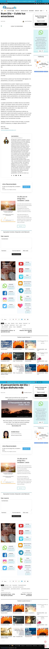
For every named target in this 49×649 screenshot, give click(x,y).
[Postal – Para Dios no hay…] (18, 356)
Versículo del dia (24, 10)
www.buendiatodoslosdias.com (8, 130)
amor (6, 323)
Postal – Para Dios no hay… (18, 361)
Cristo (17, 323)
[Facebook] (34, 4)
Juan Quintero (28, 21)
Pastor (14, 326)
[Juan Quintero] (23, 21)
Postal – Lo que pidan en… (30, 349)
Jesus (24, 325)
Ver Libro (39, 1)
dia (29, 323)
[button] (46, 10)
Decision (20, 323)
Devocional (25, 323)
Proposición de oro (28, 372)
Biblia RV (17, 10)
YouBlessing (41, 56)
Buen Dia (12, 323)
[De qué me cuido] (30, 356)
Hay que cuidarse (4, 349)
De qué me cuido (28, 361)
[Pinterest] (39, 4)
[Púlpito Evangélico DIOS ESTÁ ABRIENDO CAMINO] (6, 368)
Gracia (17, 325)
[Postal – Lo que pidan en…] (30, 344)
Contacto (37, 10)
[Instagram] (37, 4)
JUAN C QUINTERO (4, 326)
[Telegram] (16, 175)
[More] (27, 319)
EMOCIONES (6, 325)
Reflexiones (31, 10)
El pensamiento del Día (5, 361)
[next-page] (4, 377)
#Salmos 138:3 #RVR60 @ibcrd (26, 331)
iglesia (21, 325)
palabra (10, 326)
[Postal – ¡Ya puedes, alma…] (18, 368)
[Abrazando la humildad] (18, 344)
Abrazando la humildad (17, 349)
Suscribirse (41, 24)
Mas (41, 10)
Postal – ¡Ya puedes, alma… (18, 372)
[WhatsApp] (19, 319)
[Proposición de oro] (30, 368)
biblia (9, 323)
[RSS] (41, 4)
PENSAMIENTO (19, 326)
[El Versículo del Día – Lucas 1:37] (42, 356)
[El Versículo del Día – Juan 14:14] (42, 344)
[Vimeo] (45, 4)
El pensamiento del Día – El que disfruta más (8, 331)
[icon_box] (8, 286)
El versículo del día (4, 647)
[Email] (24, 319)
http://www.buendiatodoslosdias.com (16, 137)
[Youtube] (47, 4)
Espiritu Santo (12, 325)
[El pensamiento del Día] (6, 356)
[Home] (2, 10)
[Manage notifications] (45, 646)
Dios (2, 325)
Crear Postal (10, 10)
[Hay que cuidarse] (6, 344)
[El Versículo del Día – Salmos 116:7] (42, 368)
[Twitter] (43, 4)
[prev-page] (1, 377)
